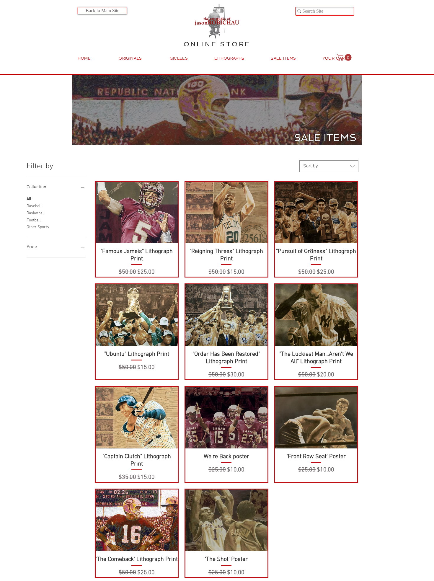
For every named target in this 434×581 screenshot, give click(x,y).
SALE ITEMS (283, 58)
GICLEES (179, 58)
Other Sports (38, 227)
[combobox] (328, 166)
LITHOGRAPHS (229, 58)
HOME (84, 58)
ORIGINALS (130, 58)
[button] (345, 57)
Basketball (36, 213)
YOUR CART (334, 58)
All (29, 199)
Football (34, 220)
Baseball (34, 206)
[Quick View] (137, 212)
